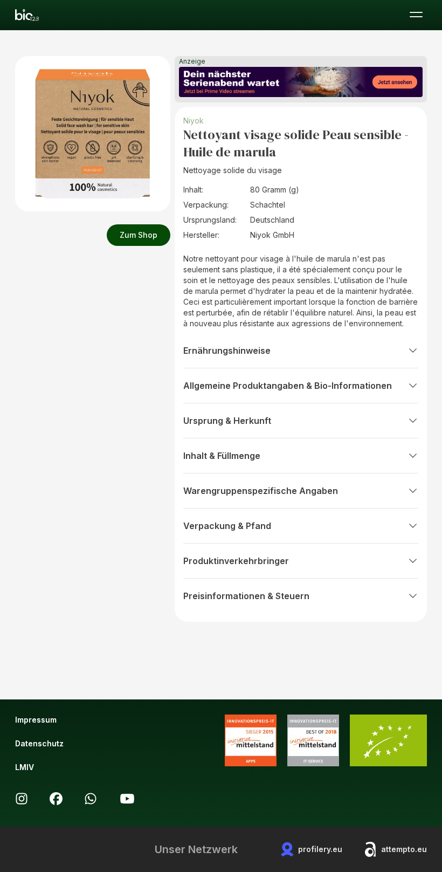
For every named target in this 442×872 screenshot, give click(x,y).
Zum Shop (138, 234)
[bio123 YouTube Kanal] (127, 798)
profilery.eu (320, 849)
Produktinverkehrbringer (236, 560)
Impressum (36, 719)
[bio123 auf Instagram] (21, 798)
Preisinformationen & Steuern (246, 596)
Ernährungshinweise (227, 350)
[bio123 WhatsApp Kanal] (90, 798)
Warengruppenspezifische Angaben (260, 490)
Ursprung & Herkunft (227, 420)
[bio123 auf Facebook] (56, 798)
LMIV (24, 767)
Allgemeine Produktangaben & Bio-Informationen (287, 385)
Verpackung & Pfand (227, 525)
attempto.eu (404, 849)
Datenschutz (39, 743)
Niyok (193, 120)
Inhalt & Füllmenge (221, 455)
